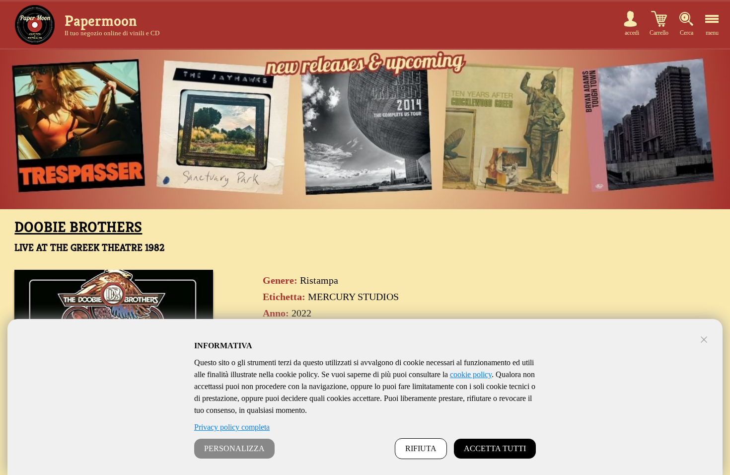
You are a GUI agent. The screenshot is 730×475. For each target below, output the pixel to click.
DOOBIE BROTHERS (78, 227)
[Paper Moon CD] (35, 25)
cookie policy (471, 374)
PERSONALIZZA (234, 448)
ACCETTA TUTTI (495, 448)
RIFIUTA (421, 448)
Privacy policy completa (232, 427)
